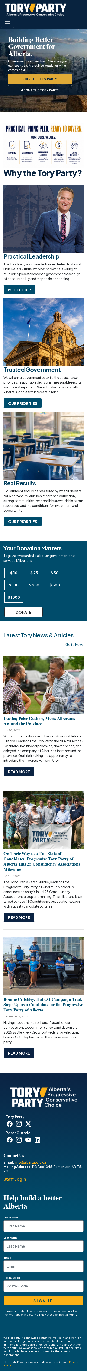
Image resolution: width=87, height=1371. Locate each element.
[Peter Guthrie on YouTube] (29, 1140)
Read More (19, 771)
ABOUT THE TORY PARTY (40, 90)
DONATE (23, 612)
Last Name (10, 1237)
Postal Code (11, 1277)
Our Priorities (22, 403)
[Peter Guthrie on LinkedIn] (38, 1140)
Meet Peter (19, 289)
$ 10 (13, 572)
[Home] (36, 10)
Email (7, 1257)
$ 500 (54, 585)
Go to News (74, 644)
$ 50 (54, 572)
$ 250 (34, 585)
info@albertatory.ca (30, 1162)
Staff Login (14, 1179)
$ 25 (34, 572)
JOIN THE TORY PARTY (40, 79)
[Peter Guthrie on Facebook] (10, 1140)
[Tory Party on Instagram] (19, 1124)
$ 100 (14, 585)
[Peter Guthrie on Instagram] (19, 1140)
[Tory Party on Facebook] (10, 1124)
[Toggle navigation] (7, 23)
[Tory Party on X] (28, 1124)
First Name (10, 1217)
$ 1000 (14, 597)
